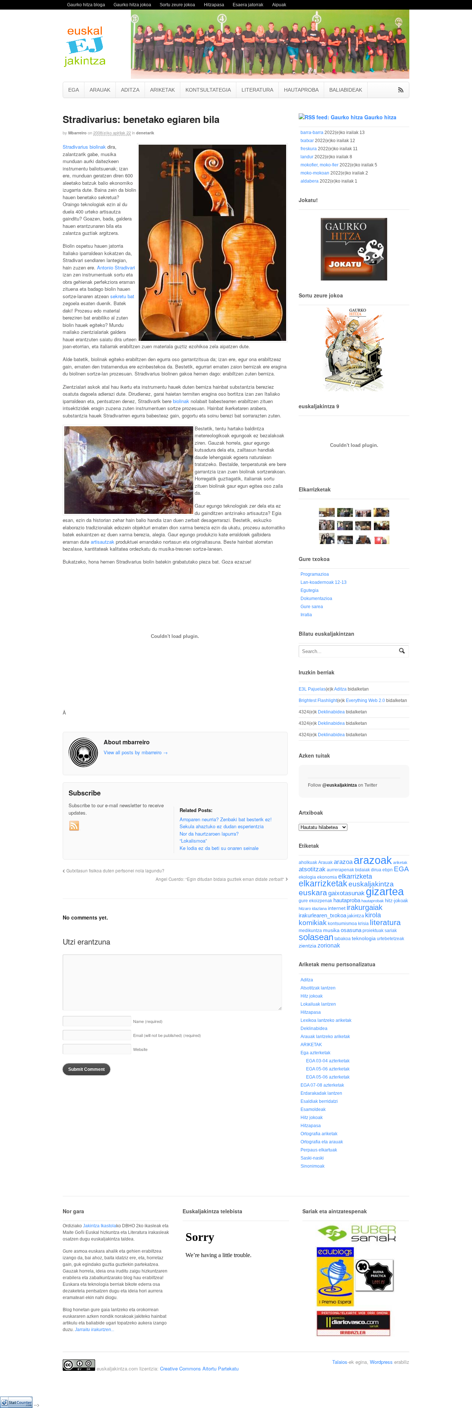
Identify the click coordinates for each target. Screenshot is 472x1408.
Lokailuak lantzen (318, 1004)
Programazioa (315, 574)
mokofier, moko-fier (320, 164)
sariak (391, 930)
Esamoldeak (313, 1109)
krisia (363, 923)
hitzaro (305, 908)
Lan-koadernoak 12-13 (324, 582)
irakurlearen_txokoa (322, 915)
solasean (316, 937)
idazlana (319, 908)
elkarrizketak (323, 883)
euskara (313, 892)
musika (331, 930)
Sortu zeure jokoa (177, 4)
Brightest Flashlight (318, 700)
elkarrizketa (355, 876)
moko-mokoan (315, 173)
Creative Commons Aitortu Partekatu (199, 1368)
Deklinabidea (331, 711)
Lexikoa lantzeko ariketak (326, 1020)
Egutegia (310, 590)
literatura (385, 922)
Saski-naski (312, 1158)
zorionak (328, 945)
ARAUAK (100, 90)
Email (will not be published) (167, 1035)
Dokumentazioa (316, 598)
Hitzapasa (214, 4)
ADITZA (130, 90)
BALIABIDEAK (345, 90)
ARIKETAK (162, 90)
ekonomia (327, 877)
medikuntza (310, 930)
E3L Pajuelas (312, 689)
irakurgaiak (364, 907)
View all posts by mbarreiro (136, 752)
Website (140, 1049)
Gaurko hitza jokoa (132, 4)
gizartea (385, 891)
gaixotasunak (346, 893)
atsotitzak (312, 869)
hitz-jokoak (396, 900)
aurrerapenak (340, 869)
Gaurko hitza (380, 117)
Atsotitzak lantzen (318, 988)
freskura (309, 148)
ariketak (400, 862)
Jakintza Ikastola (99, 1225)
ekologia (307, 877)
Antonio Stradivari (116, 267)
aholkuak (308, 862)
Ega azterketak (315, 1052)
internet (337, 908)
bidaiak (362, 869)
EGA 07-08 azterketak (322, 1085)
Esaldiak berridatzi (319, 1101)
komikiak (313, 923)
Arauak (325, 862)
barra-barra (312, 132)
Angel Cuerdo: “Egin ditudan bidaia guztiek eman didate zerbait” (220, 879)
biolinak (181, 401)
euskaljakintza (371, 884)
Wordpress (381, 1361)
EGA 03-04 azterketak (328, 1060)
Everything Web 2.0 (365, 700)
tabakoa (342, 938)
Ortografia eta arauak (322, 1141)
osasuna (351, 930)
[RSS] (74, 826)
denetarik (145, 132)
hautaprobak (372, 901)
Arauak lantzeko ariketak (325, 1036)
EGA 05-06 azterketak (328, 1069)
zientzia (307, 946)
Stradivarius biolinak (84, 146)
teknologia (364, 938)
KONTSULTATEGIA (208, 90)
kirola (373, 915)
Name (148, 1021)
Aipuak (279, 4)
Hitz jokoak (312, 996)
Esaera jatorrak (248, 4)
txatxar (307, 140)
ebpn (387, 869)
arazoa (343, 861)
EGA (73, 90)
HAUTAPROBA (301, 90)
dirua (376, 869)
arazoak (373, 860)
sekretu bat (122, 296)
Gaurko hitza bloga (86, 4)
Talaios (339, 1361)
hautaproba (346, 900)
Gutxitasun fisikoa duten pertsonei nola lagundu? (115, 871)
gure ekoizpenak (315, 900)
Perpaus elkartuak (319, 1150)
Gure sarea (312, 606)
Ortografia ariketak (319, 1133)
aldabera (310, 181)
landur (307, 156)
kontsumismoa (342, 923)
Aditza (340, 689)
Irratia (306, 614)
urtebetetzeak (390, 938)
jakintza (355, 915)
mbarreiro (77, 132)
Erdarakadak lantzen (321, 1093)
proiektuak (373, 930)
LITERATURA (257, 90)
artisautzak (102, 541)
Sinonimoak (312, 1166)
